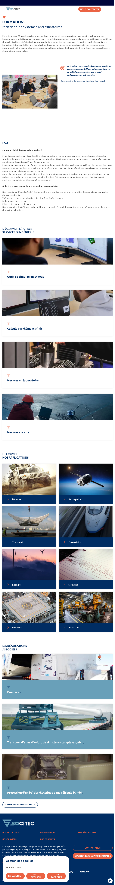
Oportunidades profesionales (93, 856)
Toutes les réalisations (18, 804)
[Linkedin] (110, 880)
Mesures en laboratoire (23, 380)
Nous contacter (89, 9)
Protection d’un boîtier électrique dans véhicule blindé (44, 793)
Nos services (9, 839)
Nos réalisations (87, 832)
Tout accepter (56, 875)
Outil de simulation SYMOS (25, 277)
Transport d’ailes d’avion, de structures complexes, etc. (45, 742)
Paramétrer (15, 876)
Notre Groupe (48, 832)
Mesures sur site (18, 432)
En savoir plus (13, 867)
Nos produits (47, 839)
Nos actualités (10, 832)
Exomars (13, 692)
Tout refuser (36, 875)
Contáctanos (93, 847)
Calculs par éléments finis (25, 328)
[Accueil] (13, 9)
